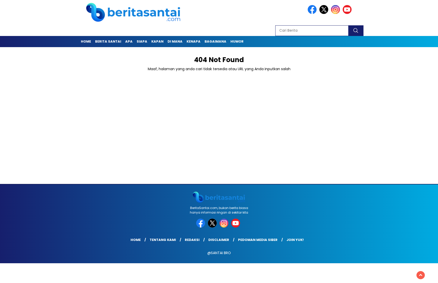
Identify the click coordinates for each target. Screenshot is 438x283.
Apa (129, 41)
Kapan (157, 41)
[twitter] (324, 13)
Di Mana (175, 41)
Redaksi (192, 239)
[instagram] (336, 13)
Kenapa (193, 41)
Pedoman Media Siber (258, 239)
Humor (237, 41)
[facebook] (313, 13)
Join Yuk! (295, 239)
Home (86, 41)
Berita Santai (108, 41)
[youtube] (348, 13)
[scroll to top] (420, 275)
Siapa (142, 41)
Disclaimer (218, 239)
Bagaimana (215, 41)
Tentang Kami (163, 239)
